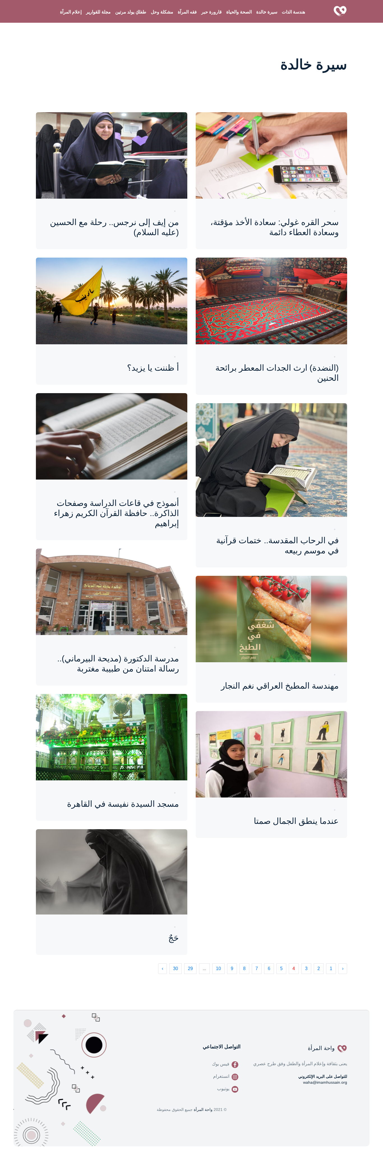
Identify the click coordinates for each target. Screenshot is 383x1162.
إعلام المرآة (71, 12)
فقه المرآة (187, 12)
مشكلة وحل (162, 12)
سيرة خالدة (266, 12)
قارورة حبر (211, 12)
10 (218, 968)
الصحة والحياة (239, 12)
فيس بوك (220, 1064)
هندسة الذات (293, 12)
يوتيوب (223, 1088)
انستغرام (221, 1076)
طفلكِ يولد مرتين (130, 12)
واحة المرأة (203, 1109)
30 (175, 968)
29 (190, 968)
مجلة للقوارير (98, 12)
